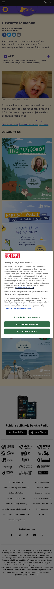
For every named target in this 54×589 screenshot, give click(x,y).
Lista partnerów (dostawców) (17, 309)
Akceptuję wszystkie (27, 331)
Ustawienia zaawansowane (27, 317)
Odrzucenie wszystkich (27, 324)
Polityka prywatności (24, 288)
